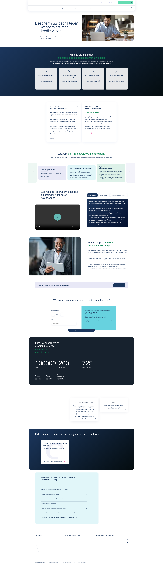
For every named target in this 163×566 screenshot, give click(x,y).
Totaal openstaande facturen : (57, 319)
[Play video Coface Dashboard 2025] (57, 217)
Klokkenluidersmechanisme (40, 562)
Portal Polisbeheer (104, 195)
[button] (34, 8)
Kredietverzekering (39, 538)
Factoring (37, 551)
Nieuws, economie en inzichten (72, 535)
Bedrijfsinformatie (38, 541)
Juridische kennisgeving (53, 562)
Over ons (66, 539)
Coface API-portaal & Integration (118, 195)
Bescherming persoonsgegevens (68, 562)
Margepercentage (55, 310)
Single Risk (37, 544)
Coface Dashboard (92, 195)
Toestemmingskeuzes (82, 562)
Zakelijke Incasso (38, 548)
